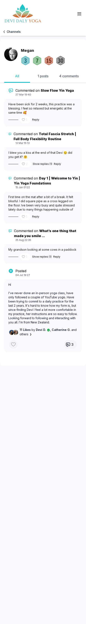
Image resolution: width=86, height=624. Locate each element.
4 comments (69, 76)
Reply (35, 119)
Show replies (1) (42, 163)
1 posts (43, 76)
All (17, 76)
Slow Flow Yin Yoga (57, 90)
